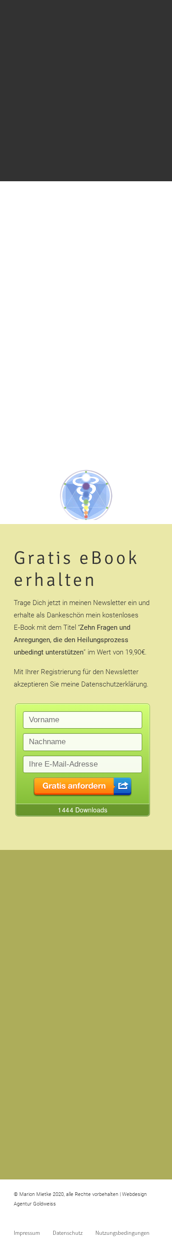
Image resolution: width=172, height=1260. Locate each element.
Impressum (27, 1232)
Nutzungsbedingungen (122, 1232)
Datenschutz (68, 1232)
